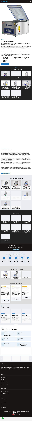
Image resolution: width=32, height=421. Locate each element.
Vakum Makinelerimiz (6, 173)
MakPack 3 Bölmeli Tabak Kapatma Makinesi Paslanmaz (26, 198)
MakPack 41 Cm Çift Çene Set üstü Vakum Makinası (16, 78)
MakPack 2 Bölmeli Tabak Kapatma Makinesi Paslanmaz (16, 198)
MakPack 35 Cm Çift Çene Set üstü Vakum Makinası (6, 78)
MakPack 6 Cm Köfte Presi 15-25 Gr (5, 222)
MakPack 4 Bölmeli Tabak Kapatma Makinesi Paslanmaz (5, 207)
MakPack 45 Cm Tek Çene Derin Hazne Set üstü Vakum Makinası (5, 87)
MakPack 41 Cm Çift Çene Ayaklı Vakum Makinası (26, 78)
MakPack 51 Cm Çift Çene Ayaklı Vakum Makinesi (5, 97)
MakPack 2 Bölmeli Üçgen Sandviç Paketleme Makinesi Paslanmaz (16, 188)
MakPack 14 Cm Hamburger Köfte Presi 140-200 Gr (6, 241)
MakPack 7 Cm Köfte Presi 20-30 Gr (16, 222)
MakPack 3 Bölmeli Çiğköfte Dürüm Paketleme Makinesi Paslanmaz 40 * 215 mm (26, 188)
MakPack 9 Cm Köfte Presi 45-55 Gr (5, 231)
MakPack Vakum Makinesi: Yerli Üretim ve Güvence (26, 316)
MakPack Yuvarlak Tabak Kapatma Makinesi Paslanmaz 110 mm (5, 188)
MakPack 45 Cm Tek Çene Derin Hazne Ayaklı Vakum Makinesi (16, 87)
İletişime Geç (16, 249)
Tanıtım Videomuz (6, 63)
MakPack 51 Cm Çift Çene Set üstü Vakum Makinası (26, 87)
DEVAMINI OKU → (3, 321)
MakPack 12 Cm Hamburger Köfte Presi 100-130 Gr (26, 231)
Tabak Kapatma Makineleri (15, 316)
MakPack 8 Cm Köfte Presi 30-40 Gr (26, 222)
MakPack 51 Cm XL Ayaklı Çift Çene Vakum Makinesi (16, 97)
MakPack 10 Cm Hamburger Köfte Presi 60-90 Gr (16, 231)
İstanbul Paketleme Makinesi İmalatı (4, 316)
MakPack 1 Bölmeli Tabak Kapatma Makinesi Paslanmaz (5, 198)
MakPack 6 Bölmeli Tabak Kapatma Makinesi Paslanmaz (16, 207)
